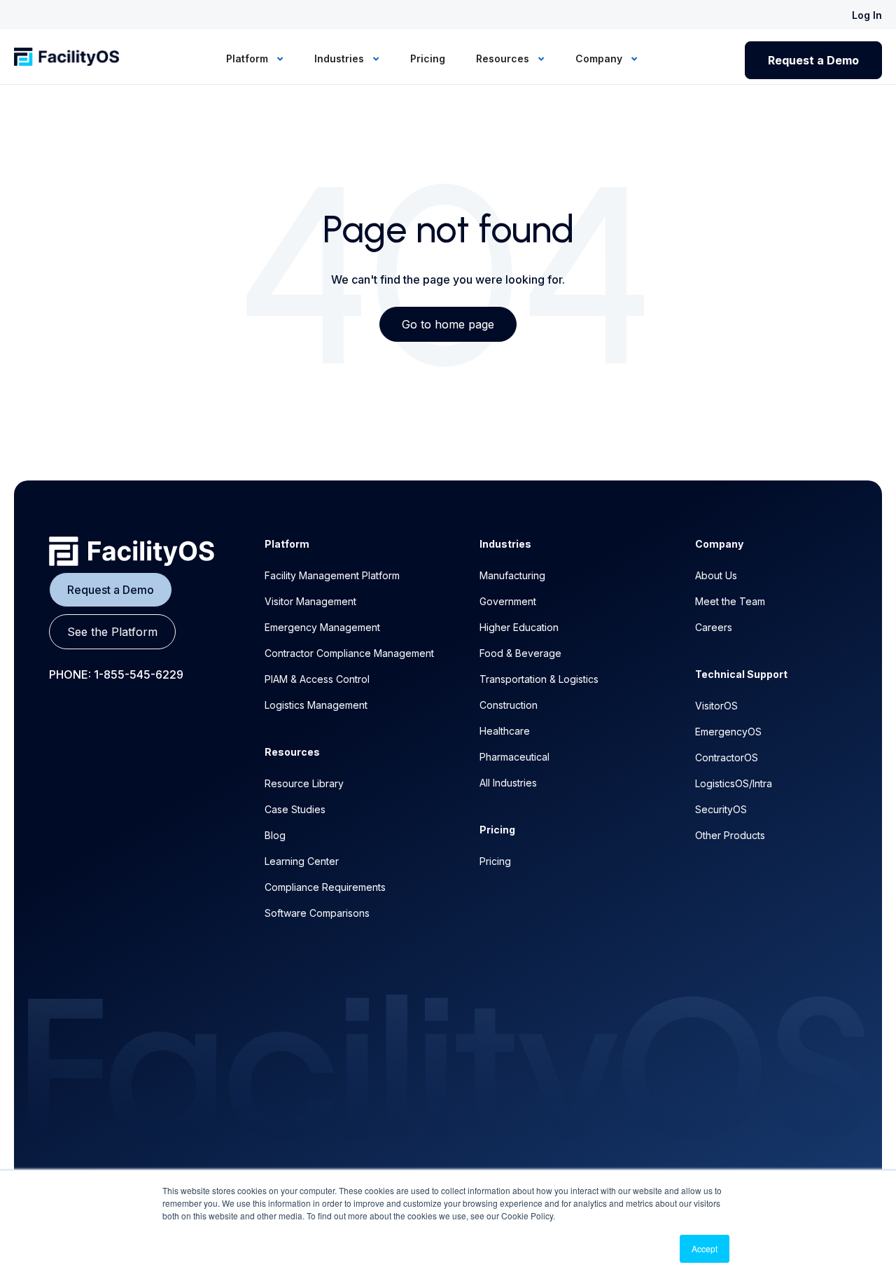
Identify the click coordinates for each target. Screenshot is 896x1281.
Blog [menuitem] (275, 835)
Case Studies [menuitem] (295, 809)
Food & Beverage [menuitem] (520, 653)
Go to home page (448, 324)
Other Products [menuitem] (730, 835)
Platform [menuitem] (248, 58)
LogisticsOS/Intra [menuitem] (733, 783)
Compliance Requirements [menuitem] (325, 887)
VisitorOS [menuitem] (716, 706)
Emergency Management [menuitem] (322, 627)
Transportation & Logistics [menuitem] (538, 679)
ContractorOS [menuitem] (726, 757)
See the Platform (112, 632)
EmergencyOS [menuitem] (728, 732)
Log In (867, 15)
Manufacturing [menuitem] (512, 575)
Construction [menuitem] (508, 705)
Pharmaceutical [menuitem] (514, 757)
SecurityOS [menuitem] (721, 809)
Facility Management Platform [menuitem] (332, 575)
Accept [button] (705, 1248)
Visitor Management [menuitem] (310, 601)
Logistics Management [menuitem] (316, 705)
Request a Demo (813, 60)
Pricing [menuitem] (427, 58)
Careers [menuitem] (713, 627)
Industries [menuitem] (340, 58)
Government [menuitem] (507, 601)
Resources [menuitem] (504, 58)
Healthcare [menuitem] (504, 731)
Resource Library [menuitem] (304, 783)
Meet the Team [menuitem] (730, 601)
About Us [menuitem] (716, 575)
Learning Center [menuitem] (302, 861)
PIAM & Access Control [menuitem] (317, 679)
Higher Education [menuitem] (519, 627)
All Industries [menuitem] (508, 783)
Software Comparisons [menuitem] (317, 913)
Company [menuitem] (600, 58)
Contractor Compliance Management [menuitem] (349, 653)
